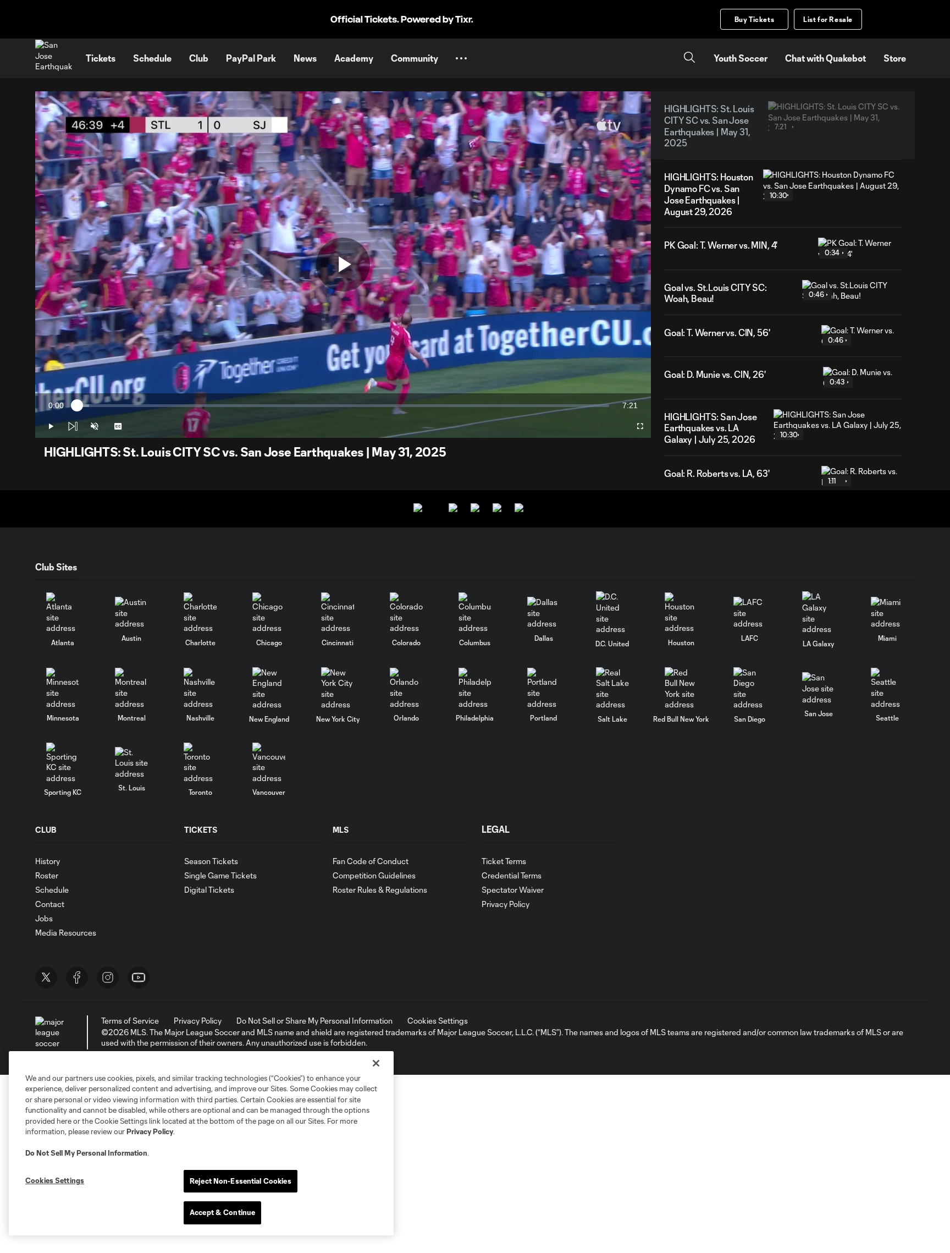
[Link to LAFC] (749, 613)
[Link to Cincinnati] (337, 613)
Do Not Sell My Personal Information (86, 1152)
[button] (461, 58)
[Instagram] (108, 977)
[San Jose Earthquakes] (54, 58)
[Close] (376, 1063)
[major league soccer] (51, 1032)
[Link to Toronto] (200, 763)
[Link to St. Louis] (131, 763)
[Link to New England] (268, 688)
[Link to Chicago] (268, 613)
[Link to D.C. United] (612, 612)
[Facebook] (77, 977)
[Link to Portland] (543, 688)
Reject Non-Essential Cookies (240, 1181)
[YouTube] (139, 977)
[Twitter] (46, 977)
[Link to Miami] (887, 613)
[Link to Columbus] (475, 613)
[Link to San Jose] (818, 688)
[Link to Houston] (681, 613)
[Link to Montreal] (131, 688)
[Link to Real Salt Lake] (612, 688)
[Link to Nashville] (200, 688)
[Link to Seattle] (887, 688)
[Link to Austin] (131, 613)
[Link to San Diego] (749, 688)
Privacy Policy (149, 1131)
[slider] (343, 405)
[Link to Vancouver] (268, 763)
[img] (73, 426)
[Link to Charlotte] (200, 613)
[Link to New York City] (337, 688)
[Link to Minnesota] (62, 688)
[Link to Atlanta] (62, 613)
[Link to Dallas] (543, 613)
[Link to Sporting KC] (62, 763)
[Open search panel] (689, 59)
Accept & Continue (222, 1212)
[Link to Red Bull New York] (681, 688)
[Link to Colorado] (406, 613)
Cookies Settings (437, 1020)
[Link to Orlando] (406, 688)
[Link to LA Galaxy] (818, 612)
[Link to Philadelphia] (475, 688)
